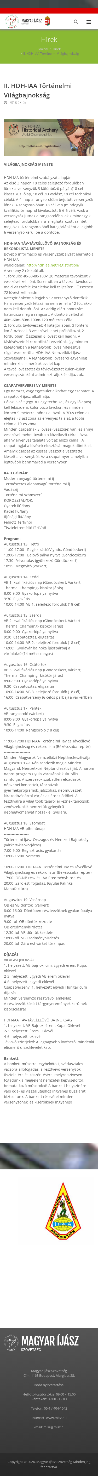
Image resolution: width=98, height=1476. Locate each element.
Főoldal (43, 49)
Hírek (57, 49)
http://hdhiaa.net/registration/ (52, 265)
